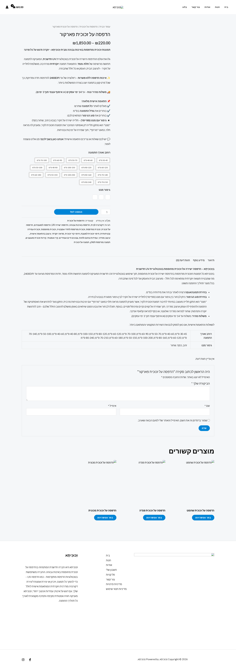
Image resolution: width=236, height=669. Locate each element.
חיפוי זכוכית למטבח (90, 233)
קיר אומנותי (52, 237)
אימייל (112, 405)
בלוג (184, 7)
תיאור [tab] (211, 260)
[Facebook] (30, 659)
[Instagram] (23, 659)
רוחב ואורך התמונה (99, 152)
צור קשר (196, 7)
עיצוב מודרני (104, 237)
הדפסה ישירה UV (60, 225)
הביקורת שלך (200, 383)
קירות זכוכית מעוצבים (36, 237)
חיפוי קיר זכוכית (72, 233)
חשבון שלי (111, 569)
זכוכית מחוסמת (48, 229)
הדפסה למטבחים (42, 225)
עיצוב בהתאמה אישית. (40, 233)
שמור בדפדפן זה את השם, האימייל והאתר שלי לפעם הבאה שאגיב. (172, 420)
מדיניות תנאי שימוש (116, 588)
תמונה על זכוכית (81, 242)
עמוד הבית (105, 26)
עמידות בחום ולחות (88, 237)
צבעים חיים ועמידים (68, 237)
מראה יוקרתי (58, 233)
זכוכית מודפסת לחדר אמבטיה (71, 229)
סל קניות (110, 574)
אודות (207, 7)
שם (207, 405)
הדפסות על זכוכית (89, 26)
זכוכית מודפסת (93, 229)
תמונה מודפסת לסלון (100, 242)
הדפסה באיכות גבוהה (79, 225)
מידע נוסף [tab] (199, 260)
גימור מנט (104, 189)
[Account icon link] (7, 7)
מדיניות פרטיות (114, 584)
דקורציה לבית (97, 225)
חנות (217, 7)
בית (226, 7)
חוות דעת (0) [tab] (183, 260)
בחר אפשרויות (203, 517)
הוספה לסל (76, 211)
